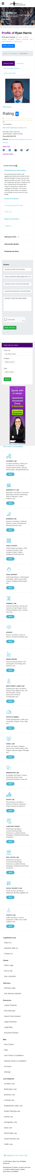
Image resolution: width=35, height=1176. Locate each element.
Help (6, 1050)
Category (7, 358)
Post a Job (8, 971)
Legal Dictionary (10, 1022)
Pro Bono (7, 1066)
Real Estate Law (10, 1133)
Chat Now (5, 19)
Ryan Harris (7, 107)
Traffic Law (8, 1144)
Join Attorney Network (12, 993)
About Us (7, 943)
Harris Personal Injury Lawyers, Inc (15, 127)
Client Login (8, 965)
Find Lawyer (13, 53)
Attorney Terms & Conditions (15, 1061)
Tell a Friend (9, 1044)
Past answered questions (12, 68)
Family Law (8, 1117)
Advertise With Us (11, 948)
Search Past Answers (12, 1016)
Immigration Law (10, 1122)
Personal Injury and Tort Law (14, 205)
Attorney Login (9, 988)
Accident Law (9, 1084)
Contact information (10, 73)
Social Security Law (11, 1139)
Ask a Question (10, 976)
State (5, 368)
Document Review (11, 1033)
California (8, 226)
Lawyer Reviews (10, 1005)
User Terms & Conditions (13, 1055)
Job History (20, 63)
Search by (7, 350)
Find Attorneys (9, 1011)
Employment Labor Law (13, 1106)
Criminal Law (9, 1100)
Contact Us (8, 954)
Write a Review (8, 46)
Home (5, 53)
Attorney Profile (8, 63)
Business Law (9, 1095)
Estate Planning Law (12, 1111)
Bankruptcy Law (10, 1089)
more (10, 474)
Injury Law (8, 212)
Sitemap (7, 1072)
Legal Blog (8, 1027)
